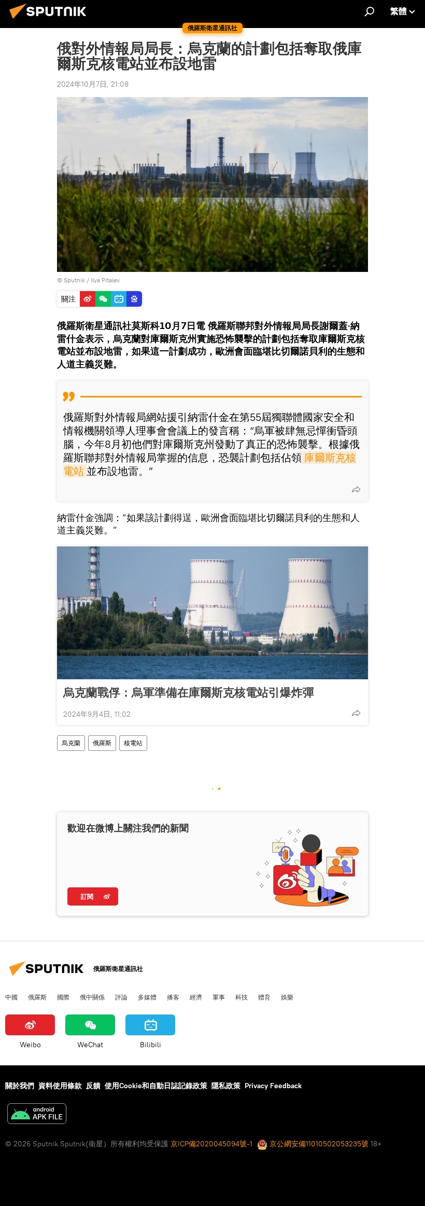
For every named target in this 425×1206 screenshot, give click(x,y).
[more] (356, 489)
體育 (264, 997)
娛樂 (287, 997)
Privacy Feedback (273, 1085)
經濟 (196, 997)
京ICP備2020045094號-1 (211, 1143)
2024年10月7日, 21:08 (93, 84)
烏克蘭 (71, 743)
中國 (11, 997)
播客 (173, 997)
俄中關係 (92, 997)
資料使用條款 (60, 1085)
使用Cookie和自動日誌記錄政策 (156, 1085)
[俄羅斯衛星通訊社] (50, 20)
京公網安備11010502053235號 (318, 1143)
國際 (63, 997)
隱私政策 (225, 1085)
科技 (241, 997)
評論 (121, 997)
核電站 (133, 743)
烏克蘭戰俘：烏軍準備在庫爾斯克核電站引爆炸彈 (188, 692)
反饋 (93, 1085)
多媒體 (147, 997)
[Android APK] (37, 1115)
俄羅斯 (102, 743)
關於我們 (19, 1085)
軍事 (218, 997)
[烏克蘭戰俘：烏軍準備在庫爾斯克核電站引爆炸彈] (212, 612)
